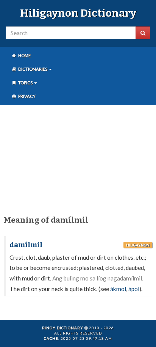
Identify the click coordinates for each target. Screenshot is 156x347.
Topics (25, 82)
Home (24, 55)
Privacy (26, 96)
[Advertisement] (78, 159)
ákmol (118, 288)
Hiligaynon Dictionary (78, 13)
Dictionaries (32, 69)
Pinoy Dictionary (62, 327)
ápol (133, 288)
